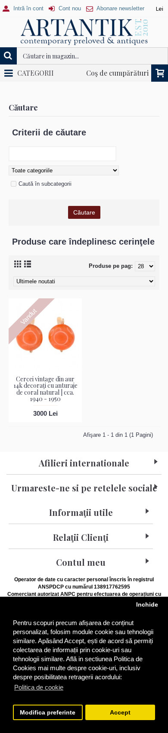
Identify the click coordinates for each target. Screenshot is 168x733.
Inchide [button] (147, 604)
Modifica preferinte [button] (47, 712)
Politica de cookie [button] (38, 687)
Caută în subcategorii (45, 184)
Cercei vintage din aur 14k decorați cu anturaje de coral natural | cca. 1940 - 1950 (45, 389)
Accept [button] (120, 712)
